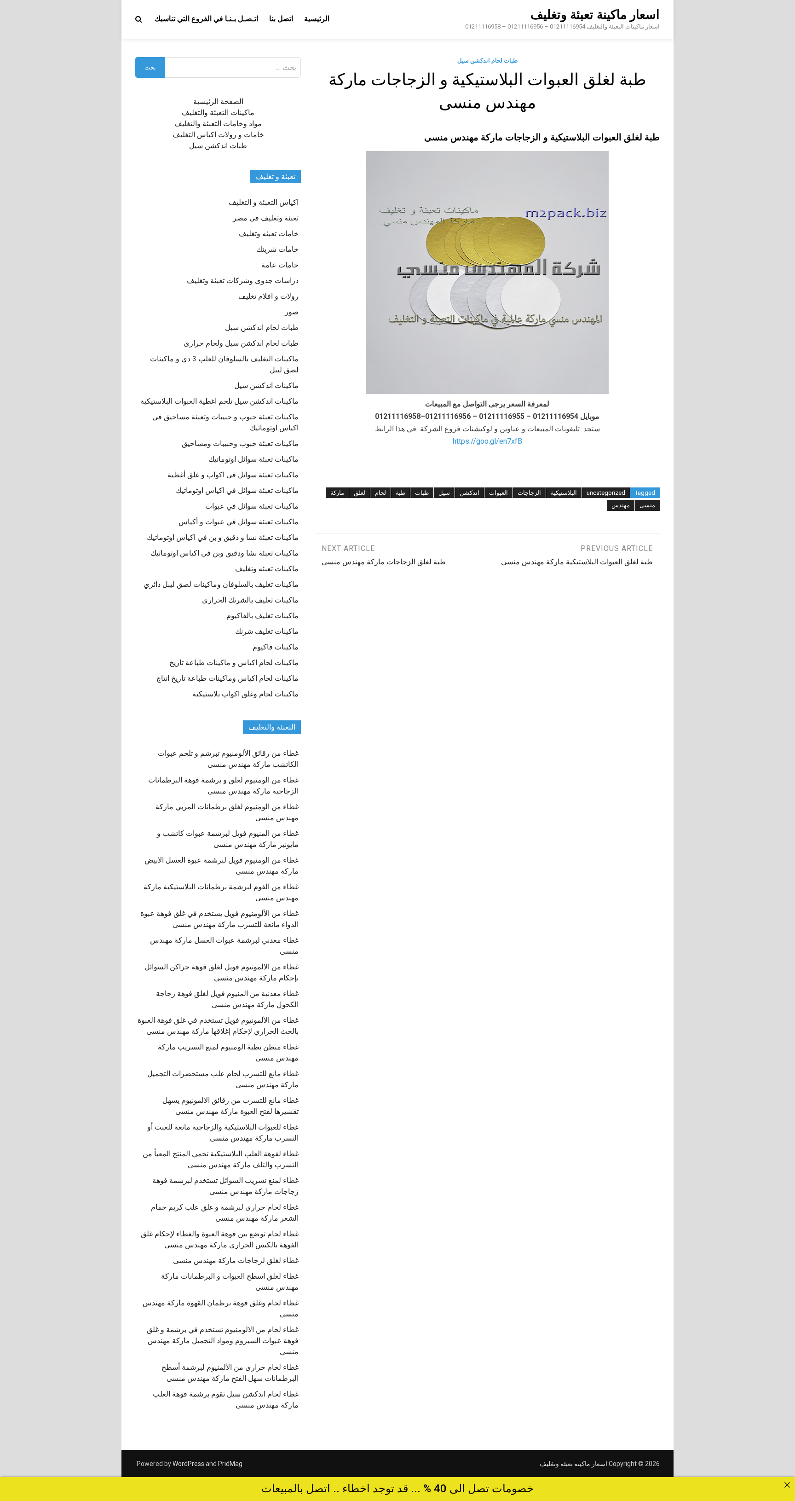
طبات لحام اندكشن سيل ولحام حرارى (241, 343)
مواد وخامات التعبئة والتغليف (218, 123)
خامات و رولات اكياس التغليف (218, 135)
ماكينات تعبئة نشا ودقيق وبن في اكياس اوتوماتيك (224, 553)
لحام (380, 492)
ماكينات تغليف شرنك (267, 631)
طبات (422, 492)
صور (292, 311)
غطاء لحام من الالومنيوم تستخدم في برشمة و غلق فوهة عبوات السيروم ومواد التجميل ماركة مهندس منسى (223, 1340)
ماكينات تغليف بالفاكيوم (262, 615)
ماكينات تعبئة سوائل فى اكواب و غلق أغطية (233, 474)
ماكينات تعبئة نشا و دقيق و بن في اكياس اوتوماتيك (223, 537)
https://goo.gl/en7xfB (487, 441)
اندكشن (469, 492)
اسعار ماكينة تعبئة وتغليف (595, 14)
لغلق (359, 492)
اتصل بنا (281, 18)
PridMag (230, 1463)
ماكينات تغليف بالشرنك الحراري (250, 600)
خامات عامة (280, 265)
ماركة (337, 492)
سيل (444, 492)
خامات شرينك (277, 249)
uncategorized (606, 492)
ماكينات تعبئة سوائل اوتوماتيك (253, 459)
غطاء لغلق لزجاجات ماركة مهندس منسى (236, 1260)
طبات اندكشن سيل (218, 146)
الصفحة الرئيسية (218, 101)
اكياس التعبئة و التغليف (264, 202)
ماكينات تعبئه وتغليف (267, 568)
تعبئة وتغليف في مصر (266, 218)
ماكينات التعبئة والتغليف (218, 112)
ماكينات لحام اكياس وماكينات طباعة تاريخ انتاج (227, 678)
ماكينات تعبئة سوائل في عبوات (252, 506)
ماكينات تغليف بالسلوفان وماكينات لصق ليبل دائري (221, 584)
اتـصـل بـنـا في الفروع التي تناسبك (206, 18)
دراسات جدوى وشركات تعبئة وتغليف (243, 280)
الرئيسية (316, 18)
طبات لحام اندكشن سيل (487, 60)
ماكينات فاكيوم (276, 647)
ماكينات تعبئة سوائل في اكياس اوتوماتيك (237, 490)
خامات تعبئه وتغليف (269, 233)
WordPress (188, 1463)
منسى (647, 505)
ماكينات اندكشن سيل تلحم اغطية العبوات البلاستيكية (219, 401)
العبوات (498, 492)
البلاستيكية (564, 492)
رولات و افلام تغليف (268, 296)
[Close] (787, 1485)
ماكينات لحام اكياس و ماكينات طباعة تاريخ (234, 662)
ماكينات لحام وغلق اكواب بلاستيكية (245, 694)
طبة (400, 492)
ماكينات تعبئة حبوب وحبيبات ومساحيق (240, 443)
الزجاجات (529, 492)
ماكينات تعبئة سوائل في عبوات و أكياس (239, 521)
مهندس (620, 505)
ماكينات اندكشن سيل (266, 385)
